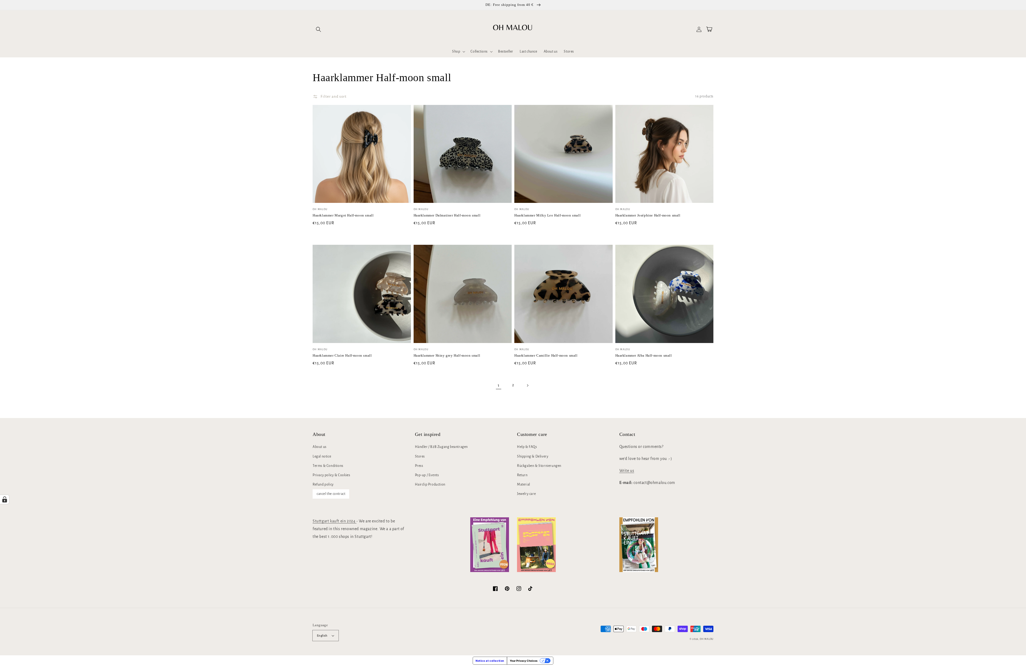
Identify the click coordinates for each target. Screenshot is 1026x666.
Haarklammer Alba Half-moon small (643, 355)
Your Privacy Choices (524, 660)
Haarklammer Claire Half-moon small (342, 355)
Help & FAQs (527, 447)
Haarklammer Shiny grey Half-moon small (447, 355)
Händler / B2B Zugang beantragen (441, 447)
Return (522, 475)
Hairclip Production (430, 484)
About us (320, 447)
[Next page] (527, 385)
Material (523, 484)
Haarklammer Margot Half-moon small (343, 215)
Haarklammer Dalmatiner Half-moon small (447, 215)
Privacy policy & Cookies (331, 475)
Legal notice (322, 456)
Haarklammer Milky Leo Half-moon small (547, 215)
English (322, 635)
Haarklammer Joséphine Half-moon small (648, 215)
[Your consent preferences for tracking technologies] (4, 499)
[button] (318, 29)
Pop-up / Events (427, 475)
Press (419, 466)
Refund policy (323, 484)
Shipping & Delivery (532, 456)
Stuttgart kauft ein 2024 (334, 521)
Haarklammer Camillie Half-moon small (546, 355)
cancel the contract (331, 494)
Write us (626, 470)
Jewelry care (526, 494)
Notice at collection (490, 660)
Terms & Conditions (328, 466)
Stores (420, 456)
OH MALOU (706, 639)
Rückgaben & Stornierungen (539, 466)
